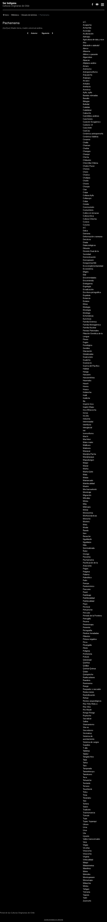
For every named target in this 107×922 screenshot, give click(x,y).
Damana (86, 233)
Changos (87, 151)
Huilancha (87, 392)
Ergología (87, 286)
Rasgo (85, 686)
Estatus (86, 301)
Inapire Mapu (88, 407)
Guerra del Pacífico (91, 366)
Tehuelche (87, 780)
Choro (85, 172)
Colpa (85, 201)
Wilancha (87, 883)
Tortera (86, 804)
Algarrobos (87, 57)
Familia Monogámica (92, 325)
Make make (88, 442)
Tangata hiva (88, 757)
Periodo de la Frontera (92, 615)
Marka (85, 469)
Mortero (86, 521)
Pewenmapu (88, 624)
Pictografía (87, 630)
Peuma (86, 621)
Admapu (86, 37)
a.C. (84, 22)
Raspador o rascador (92, 689)
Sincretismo (88, 730)
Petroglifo (87, 618)
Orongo (86, 554)
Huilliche (86, 398)
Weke (85, 871)
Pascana (86, 589)
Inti (84, 430)
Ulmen (85, 824)
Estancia (86, 298)
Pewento (86, 627)
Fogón (85, 342)
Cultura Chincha (90, 219)
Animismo (87, 69)
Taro (85, 765)
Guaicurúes (88, 357)
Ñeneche (87, 536)
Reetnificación (89, 695)
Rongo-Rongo (89, 713)
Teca (85, 777)
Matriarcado (88, 480)
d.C (84, 228)
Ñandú (85, 530)
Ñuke (85, 551)
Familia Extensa (90, 322)
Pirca (85, 642)
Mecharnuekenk (90, 489)
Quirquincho (88, 674)
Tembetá (86, 783)
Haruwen (87, 374)
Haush (85, 383)
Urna (85, 827)
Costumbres (88, 210)
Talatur (85, 754)
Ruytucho (87, 715)
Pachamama (88, 560)
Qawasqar (87, 660)
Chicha (86, 157)
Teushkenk (87, 789)
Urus (85, 830)
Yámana (86, 892)
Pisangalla (87, 645)
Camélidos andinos (91, 116)
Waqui (85, 862)
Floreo (85, 339)
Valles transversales (91, 839)
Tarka (85, 762)
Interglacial (87, 427)
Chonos (86, 169)
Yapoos (86, 895)
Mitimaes (87, 507)
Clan (85, 189)
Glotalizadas (88, 354)
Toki (84, 801)
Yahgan (86, 889)
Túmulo (86, 815)
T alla (85, 748)
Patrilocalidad (88, 601)
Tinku (85, 792)
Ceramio (86, 139)
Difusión (86, 248)
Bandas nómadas (90, 95)
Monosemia (88, 513)
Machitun (87, 439)
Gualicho (86, 360)
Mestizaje (87, 492)
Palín (85, 580)
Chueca (86, 175)
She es (86, 727)
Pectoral (86, 607)
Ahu (84, 42)
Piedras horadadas (91, 633)
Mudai (85, 527)
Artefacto (87, 86)
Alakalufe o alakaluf (91, 45)
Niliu (85, 545)
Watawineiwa (88, 865)
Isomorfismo (88, 433)
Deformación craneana (92, 236)
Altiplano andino (89, 63)
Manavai (86, 451)
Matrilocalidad (89, 483)
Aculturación (88, 34)
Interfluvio (87, 425)
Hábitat (86, 369)
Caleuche (87, 113)
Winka (85, 886)
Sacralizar (87, 718)
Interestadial (88, 422)
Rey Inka (87, 707)
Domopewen (88, 260)
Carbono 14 (88, 125)
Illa (84, 401)
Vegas (85, 845)
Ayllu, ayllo (87, 92)
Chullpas (86, 178)
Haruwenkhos (89, 377)
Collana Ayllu (88, 195)
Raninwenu (87, 683)
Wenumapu (88, 880)
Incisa (85, 413)
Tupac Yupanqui (89, 821)
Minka (85, 501)
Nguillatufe (87, 539)
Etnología (87, 310)
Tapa (85, 760)
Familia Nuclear (89, 327)
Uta (84, 833)
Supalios (86, 745)
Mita (85, 504)
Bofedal (86, 104)
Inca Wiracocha (89, 410)
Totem (85, 807)
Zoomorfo (87, 901)
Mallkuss (87, 445)
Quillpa (86, 666)
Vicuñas (86, 848)
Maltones (87, 448)
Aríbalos (86, 84)
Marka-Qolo (88, 472)
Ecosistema (88, 269)
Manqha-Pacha (89, 454)
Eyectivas (87, 319)
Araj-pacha (87, 75)
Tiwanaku (87, 798)
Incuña (86, 416)
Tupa (85, 818)
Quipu (85, 671)
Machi (85, 436)
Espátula (86, 295)
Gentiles (86, 348)
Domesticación (89, 257)
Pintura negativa (90, 639)
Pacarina (86, 557)
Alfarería (86, 51)
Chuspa (86, 186)
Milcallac (86, 498)
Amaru (86, 66)
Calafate (86, 107)
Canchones (88, 119)
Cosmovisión (88, 207)
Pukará (86, 657)
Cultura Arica (88, 216)
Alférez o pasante (90, 54)
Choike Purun (88, 166)
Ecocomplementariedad (93, 266)
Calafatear (87, 110)
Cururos (86, 225)
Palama (86, 574)
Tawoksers (87, 774)
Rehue (85, 698)
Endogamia (88, 283)
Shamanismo (88, 724)
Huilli (85, 395)
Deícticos (87, 239)
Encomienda (88, 280)
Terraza (86, 786)
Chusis (86, 183)
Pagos (85, 568)
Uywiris (86, 836)
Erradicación (88, 289)
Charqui (86, 154)
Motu (85, 524)
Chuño (85, 180)
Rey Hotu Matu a (90, 704)
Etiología (86, 307)
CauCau (86, 131)
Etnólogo (86, 313)
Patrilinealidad (89, 598)
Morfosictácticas (90, 516)
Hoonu (85, 386)
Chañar (86, 148)
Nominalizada (88, 548)
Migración (87, 495)
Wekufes (86, 874)
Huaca (85, 389)
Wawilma (87, 868)
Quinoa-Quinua (89, 668)
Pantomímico (88, 586)
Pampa (86, 583)
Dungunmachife (89, 263)
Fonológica (87, 345)
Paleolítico (87, 577)
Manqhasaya (88, 457)
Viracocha (87, 851)
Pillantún (86, 636)
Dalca (85, 231)
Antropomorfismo (90, 72)
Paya (85, 604)
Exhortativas (88, 316)
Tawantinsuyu (88, 771)
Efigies (86, 272)
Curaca (86, 222)
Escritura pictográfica (92, 292)
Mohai (85, 510)
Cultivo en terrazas (91, 213)
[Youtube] (97, 4)
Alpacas (86, 60)
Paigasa (86, 571)
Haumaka (87, 380)
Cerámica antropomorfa (93, 133)
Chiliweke (87, 160)
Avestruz (87, 89)
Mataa (85, 477)
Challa (85, 142)
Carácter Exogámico (91, 122)
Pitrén (85, 648)
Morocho (86, 519)
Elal (84, 275)
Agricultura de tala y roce (93, 39)
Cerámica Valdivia (90, 136)
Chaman (86, 145)
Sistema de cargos (91, 742)
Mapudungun (88, 460)
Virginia (86, 857)
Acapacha (87, 25)
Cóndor (86, 204)
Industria (86, 419)
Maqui (85, 463)
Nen (84, 533)
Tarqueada (87, 768)
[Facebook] (92, 4)
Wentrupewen (89, 877)
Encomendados (89, 278)
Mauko (86, 486)
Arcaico (86, 81)
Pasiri (85, 592)
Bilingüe (86, 101)
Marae (85, 466)
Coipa (85, 192)
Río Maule (87, 710)
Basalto (86, 98)
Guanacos (87, 363)
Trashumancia (89, 812)
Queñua (86, 663)
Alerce (85, 48)
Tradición (87, 809)
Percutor (86, 613)
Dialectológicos (89, 245)
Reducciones (88, 692)
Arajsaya (86, 78)
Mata (85, 474)
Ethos (85, 304)
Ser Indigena (9, 3)
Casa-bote (87, 128)
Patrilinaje (87, 595)
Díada (85, 242)
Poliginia (86, 651)
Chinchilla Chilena (90, 163)
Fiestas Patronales (91, 330)
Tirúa (85, 795)
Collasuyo (87, 198)
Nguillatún (87, 542)
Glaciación (87, 351)
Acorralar (87, 31)
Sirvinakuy (87, 733)
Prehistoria (87, 654)
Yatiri (85, 898)
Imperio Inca (88, 404)
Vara (85, 842)
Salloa (85, 721)
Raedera (86, 680)
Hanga (85, 372)
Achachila (87, 28)
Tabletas (86, 751)
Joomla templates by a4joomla (53, 919)
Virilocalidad (88, 860)
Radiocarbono (89, 677)
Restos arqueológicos (92, 701)
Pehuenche (88, 610)
